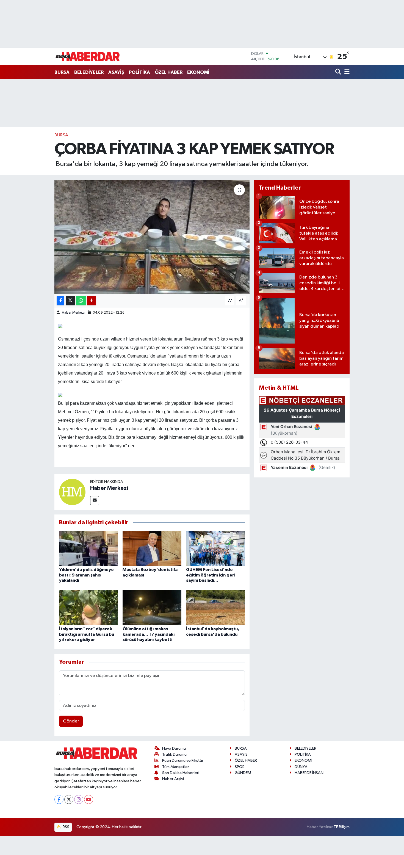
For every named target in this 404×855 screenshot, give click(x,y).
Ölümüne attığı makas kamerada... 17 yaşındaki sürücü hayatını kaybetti (149, 634)
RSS (65, 827)
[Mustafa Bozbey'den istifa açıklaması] (152, 548)
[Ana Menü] (346, 72)
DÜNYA (301, 767)
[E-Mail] (94, 500)
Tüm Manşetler (175, 767)
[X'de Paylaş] (70, 300)
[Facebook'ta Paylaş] (60, 300)
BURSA (62, 72)
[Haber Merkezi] (72, 492)
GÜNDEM (243, 773)
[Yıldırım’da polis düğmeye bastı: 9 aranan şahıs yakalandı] (88, 548)
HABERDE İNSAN (309, 773)
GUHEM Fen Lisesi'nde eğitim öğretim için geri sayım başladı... (210, 574)
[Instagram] (78, 799)
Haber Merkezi (73, 312)
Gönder (71, 721)
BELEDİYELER (89, 72)
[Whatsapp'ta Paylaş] (81, 300)
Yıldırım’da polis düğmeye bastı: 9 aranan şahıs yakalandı (86, 574)
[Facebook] (58, 799)
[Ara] (338, 72)
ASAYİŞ (116, 72)
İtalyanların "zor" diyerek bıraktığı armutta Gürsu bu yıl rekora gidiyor (86, 634)
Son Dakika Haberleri (180, 773)
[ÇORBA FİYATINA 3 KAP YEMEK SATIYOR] (152, 237)
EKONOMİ (198, 72)
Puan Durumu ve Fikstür (182, 760)
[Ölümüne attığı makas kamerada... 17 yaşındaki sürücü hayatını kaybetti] (152, 607)
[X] (68, 799)
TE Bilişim (342, 827)
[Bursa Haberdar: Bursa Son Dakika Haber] (87, 56)
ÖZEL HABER (168, 72)
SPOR (240, 767)
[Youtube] (88, 799)
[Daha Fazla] (91, 300)
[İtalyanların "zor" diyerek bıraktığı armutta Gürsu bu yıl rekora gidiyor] (88, 607)
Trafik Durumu (174, 754)
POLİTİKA (139, 72)
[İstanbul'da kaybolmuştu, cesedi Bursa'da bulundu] (215, 607)
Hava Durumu (174, 748)
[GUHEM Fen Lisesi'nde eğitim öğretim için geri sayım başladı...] (215, 548)
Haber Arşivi (173, 779)
